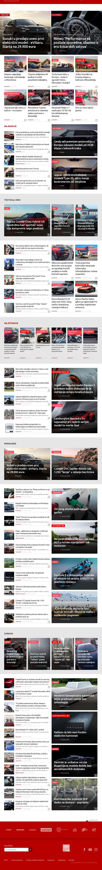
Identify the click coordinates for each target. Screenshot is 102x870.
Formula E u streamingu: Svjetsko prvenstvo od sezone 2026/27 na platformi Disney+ (74, 578)
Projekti (56, 595)
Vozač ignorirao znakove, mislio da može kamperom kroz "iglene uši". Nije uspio (62, 655)
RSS (6, 860)
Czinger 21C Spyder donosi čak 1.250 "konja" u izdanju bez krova (74, 470)
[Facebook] (84, 850)
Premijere (4, 15)
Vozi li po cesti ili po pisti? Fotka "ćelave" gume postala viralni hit (38, 658)
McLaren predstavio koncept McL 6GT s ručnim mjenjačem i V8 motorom (74, 542)
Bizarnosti (33, 642)
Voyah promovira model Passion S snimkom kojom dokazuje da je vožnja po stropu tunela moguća (74, 388)
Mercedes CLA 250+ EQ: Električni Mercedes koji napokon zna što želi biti (62, 221)
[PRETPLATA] (30, 849)
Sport (55, 562)
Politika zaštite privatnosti (35, 860)
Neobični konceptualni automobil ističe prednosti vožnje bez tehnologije (74, 699)
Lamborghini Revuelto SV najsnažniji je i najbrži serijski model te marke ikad (71, 422)
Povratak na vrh (93, 820)
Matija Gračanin (20, 538)
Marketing (61, 860)
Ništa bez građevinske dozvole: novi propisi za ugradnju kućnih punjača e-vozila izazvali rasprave (62, 268)
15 (48, 235)
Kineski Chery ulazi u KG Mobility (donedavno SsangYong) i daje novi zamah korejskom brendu (32, 717)
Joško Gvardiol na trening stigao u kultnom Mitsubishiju (85, 77)
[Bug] (20, 829)
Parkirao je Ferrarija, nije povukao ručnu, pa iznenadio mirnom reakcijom (86, 656)
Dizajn (55, 161)
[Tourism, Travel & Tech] (84, 830)
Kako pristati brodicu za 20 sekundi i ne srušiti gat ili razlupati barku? (26, 348)
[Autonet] (46, 830)
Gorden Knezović (20, 594)
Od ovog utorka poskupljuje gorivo (70, 510)
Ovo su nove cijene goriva (84, 109)
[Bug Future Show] (62, 830)
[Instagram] (96, 850)
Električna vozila (12, 93)
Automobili (56, 15)
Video (31, 93)
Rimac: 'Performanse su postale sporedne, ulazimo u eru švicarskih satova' (76, 43)
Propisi (55, 248)
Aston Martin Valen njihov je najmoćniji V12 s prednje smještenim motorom (86, 303)
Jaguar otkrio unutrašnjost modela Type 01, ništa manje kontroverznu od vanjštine (71, 178)
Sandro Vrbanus (20, 163)
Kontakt (71, 860)
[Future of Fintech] (94, 830)
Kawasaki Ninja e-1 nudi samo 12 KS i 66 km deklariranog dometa (61, 111)
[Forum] (8, 830)
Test (7, 208)
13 (96, 120)
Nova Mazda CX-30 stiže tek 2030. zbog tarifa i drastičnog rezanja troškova (61, 303)
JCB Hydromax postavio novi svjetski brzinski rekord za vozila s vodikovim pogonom (74, 612)
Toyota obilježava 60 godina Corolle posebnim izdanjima (38, 77)
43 (72, 278)
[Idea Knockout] (74, 829)
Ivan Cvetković (6, 51)
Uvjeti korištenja (17, 860)
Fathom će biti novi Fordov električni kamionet (70, 734)
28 (49, 785)
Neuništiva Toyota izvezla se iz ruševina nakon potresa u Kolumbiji (38, 111)
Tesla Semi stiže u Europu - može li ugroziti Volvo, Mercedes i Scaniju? (61, 78)
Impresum (51, 860)
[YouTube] (90, 850)
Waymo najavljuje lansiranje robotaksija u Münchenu (14, 77)
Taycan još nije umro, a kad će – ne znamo (15, 109)
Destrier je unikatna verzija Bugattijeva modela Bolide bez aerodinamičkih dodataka (72, 766)
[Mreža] (32, 830)
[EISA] (66, 848)
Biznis (55, 60)
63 (49, 390)
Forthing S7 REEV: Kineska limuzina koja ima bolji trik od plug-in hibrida (86, 224)
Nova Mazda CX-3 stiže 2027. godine (30, 730)
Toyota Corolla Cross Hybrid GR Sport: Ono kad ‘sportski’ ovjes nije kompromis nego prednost (26, 225)
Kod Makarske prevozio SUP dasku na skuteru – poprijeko (71, 800)
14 (49, 687)
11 (49, 176)
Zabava (79, 60)
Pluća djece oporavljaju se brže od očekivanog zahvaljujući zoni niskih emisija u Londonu (33, 262)
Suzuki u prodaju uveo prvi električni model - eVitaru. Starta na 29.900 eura (23, 43)
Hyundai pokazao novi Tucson (27, 169)
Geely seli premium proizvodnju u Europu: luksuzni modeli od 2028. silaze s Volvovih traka (74, 145)
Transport (9, 60)
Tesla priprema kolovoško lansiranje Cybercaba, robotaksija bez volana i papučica (86, 268)
